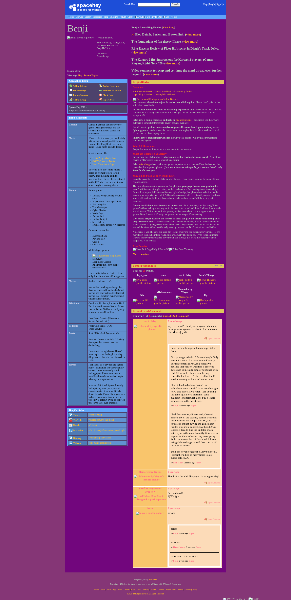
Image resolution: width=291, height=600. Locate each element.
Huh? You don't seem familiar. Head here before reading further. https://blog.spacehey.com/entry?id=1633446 (163, 93)
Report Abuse (171, 590)
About (174, 16)
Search (175, 4)
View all (167, 316)
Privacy (146, 590)
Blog (106, 16)
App (160, 16)
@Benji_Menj (95, 414)
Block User (107, 95)
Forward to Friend (111, 90)
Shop (166, 16)
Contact (161, 590)
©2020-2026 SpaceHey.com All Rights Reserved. (145, 594)
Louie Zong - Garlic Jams (104, 158)
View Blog (168, 27)
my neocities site (183, 120)
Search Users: (130, 4)
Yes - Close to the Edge (103, 164)
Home (71, 16)
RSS (133, 590)
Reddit (76, 425)
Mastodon (78, 430)
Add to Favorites (110, 86)
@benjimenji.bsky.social (99, 437)
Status (180, 590)
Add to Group (79, 100)
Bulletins (114, 16)
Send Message (79, 90)
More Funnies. (141, 254)
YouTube (78, 420)
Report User (108, 100)
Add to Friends (79, 86)
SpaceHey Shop (190, 590)
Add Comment (180, 316)
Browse (79, 16)
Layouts (140, 16)
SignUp (220, 4)
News (103, 590)
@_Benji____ (95, 425)
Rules (109, 590)
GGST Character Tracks (103, 161)
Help (205, 4)
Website (77, 443)
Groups (131, 16)
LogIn (212, 4)
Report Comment (213, 339)
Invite (154, 16)
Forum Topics (91, 75)
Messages (97, 16)
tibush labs (153, 579)
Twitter (77, 415)
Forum (123, 16)
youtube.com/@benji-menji (101, 419)
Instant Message (80, 95)
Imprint (153, 590)
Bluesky (77, 438)
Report (193, 406)
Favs (147, 16)
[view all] (218, 266)
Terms (139, 590)
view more (193, 34)
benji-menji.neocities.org (99, 442)
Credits (127, 590)
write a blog (144, 164)
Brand (120, 590)
